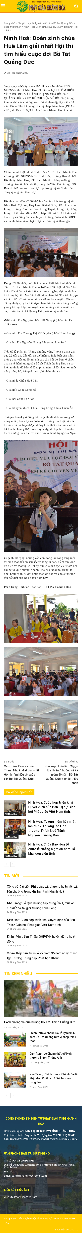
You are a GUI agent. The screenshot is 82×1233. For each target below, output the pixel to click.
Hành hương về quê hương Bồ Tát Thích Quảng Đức (40, 1022)
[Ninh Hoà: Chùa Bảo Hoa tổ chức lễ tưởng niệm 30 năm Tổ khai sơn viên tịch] (15, 850)
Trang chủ (9, 23)
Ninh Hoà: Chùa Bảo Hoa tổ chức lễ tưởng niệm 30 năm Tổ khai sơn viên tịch (51, 848)
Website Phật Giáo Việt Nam (20, 1197)
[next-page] (12, 864)
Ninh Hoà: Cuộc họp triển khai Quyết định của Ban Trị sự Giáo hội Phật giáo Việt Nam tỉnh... (51, 807)
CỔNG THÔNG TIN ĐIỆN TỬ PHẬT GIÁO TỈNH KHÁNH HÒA (41, 1121)
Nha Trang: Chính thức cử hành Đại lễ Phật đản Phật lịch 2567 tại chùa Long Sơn (53, 1078)
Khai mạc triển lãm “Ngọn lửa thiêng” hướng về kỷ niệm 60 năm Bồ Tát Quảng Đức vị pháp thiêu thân (61, 774)
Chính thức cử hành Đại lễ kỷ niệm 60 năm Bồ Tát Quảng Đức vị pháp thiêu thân (52, 1037)
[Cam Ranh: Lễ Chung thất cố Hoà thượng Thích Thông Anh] (15, 1059)
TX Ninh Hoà (11, 814)
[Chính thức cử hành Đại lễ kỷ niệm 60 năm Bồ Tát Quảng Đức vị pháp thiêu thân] (15, 1039)
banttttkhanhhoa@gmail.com (29, 1175)
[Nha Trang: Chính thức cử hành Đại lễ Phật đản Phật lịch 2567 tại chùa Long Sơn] (15, 1080)
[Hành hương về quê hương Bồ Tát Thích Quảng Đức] (41, 998)
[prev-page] (6, 864)
